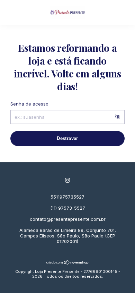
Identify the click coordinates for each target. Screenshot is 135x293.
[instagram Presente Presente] (67, 180)
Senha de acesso (29, 104)
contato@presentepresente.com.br (68, 219)
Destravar (67, 138)
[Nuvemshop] (67, 263)
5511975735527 (67, 197)
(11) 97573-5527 (67, 208)
